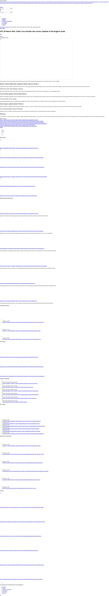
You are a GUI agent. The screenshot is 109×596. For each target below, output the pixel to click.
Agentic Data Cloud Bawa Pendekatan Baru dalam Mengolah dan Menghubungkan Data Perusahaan (21, 121)
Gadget (4, 19)
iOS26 (1, 127)
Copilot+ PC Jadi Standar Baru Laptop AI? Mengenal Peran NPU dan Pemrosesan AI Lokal (60, 2)
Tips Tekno (4, 22)
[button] (11, 8)
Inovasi (3, 25)
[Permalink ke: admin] (1, 35)
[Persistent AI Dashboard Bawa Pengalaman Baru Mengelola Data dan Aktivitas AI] (7, 185)
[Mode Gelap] (0, 9)
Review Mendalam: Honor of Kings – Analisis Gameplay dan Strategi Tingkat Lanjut (20, 390)
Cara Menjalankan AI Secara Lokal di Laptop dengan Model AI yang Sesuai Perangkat (20, 428)
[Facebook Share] (2, 129)
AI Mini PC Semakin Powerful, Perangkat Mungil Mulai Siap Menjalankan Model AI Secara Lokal (22, 462)
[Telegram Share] (2, 133)
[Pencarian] (0, 11)
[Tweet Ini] (3, 131)
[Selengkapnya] (0, 493)
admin (1, 36)
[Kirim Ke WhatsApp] (2, 135)
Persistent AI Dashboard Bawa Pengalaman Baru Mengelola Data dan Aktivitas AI (17, 125)
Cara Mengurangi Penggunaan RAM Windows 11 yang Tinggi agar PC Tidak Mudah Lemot (21, 339)
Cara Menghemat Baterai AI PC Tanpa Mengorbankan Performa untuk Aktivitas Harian (21, 423)
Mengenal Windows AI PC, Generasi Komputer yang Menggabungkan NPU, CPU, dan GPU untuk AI (23, 454)
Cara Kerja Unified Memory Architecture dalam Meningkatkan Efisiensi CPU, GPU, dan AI (21, 479)
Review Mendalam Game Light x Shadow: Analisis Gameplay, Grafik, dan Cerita (19, 398)
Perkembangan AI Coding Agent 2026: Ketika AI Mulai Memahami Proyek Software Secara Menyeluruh (22, 122)
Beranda (4, 18)
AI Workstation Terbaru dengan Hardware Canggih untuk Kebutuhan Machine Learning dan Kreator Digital (25, 471)
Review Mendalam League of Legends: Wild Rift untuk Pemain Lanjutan (17, 387)
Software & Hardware (7, 21)
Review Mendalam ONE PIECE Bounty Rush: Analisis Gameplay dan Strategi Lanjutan (20, 394)
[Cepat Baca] (6, 6)
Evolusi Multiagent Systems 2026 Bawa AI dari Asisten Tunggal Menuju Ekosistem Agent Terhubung (21, 579)
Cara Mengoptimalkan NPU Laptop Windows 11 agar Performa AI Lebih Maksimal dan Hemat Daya (23, 426)
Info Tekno (4, 23)
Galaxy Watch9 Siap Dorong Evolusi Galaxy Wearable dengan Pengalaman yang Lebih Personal (20, 2)
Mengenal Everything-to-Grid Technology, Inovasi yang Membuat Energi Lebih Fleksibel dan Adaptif (21, 507)
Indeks (1, 7)
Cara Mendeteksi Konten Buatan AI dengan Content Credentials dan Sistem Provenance (21, 431)
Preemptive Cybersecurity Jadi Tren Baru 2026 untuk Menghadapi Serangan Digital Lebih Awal (20, 536)
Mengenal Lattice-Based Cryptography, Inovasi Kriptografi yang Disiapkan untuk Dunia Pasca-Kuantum (22, 521)
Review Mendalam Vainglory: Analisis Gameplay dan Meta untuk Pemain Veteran (19, 383)
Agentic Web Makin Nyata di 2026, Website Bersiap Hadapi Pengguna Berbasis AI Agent (27, 3)
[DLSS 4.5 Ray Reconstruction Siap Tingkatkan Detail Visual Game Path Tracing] (5, 485)
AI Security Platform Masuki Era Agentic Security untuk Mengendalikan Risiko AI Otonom (19, 550)
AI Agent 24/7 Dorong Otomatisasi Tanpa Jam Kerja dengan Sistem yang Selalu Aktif (18, 126)
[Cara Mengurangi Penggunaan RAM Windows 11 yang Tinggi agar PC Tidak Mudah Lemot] (5, 336)
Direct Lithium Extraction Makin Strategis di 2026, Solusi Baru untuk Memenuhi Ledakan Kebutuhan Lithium (69, 3)
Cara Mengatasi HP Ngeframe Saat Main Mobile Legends (14, 402)
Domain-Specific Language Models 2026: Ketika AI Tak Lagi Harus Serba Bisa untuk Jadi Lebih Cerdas (22, 564)
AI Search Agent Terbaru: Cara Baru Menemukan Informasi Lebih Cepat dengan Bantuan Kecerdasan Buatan (23, 123)
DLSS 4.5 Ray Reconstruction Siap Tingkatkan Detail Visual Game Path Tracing (19, 488)
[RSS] (2, 582)
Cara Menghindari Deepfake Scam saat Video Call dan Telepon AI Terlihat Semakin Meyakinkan (23, 433)
